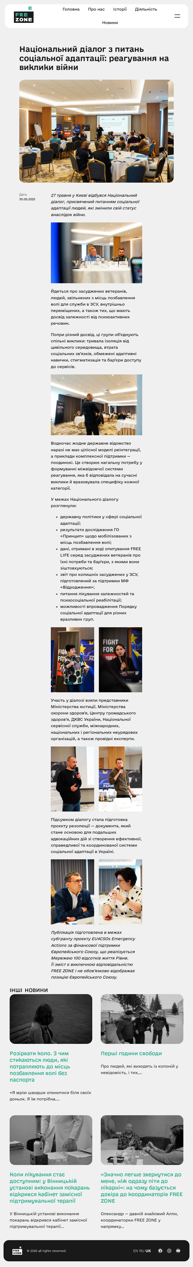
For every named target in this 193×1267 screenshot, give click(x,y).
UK (148, 1251)
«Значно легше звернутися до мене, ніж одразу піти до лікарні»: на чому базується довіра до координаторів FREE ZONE (142, 1188)
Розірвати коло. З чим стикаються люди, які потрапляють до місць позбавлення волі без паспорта (40, 1066)
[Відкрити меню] (177, 16)
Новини (36, 990)
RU (141, 1251)
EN (135, 1251)
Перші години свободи (131, 1053)
